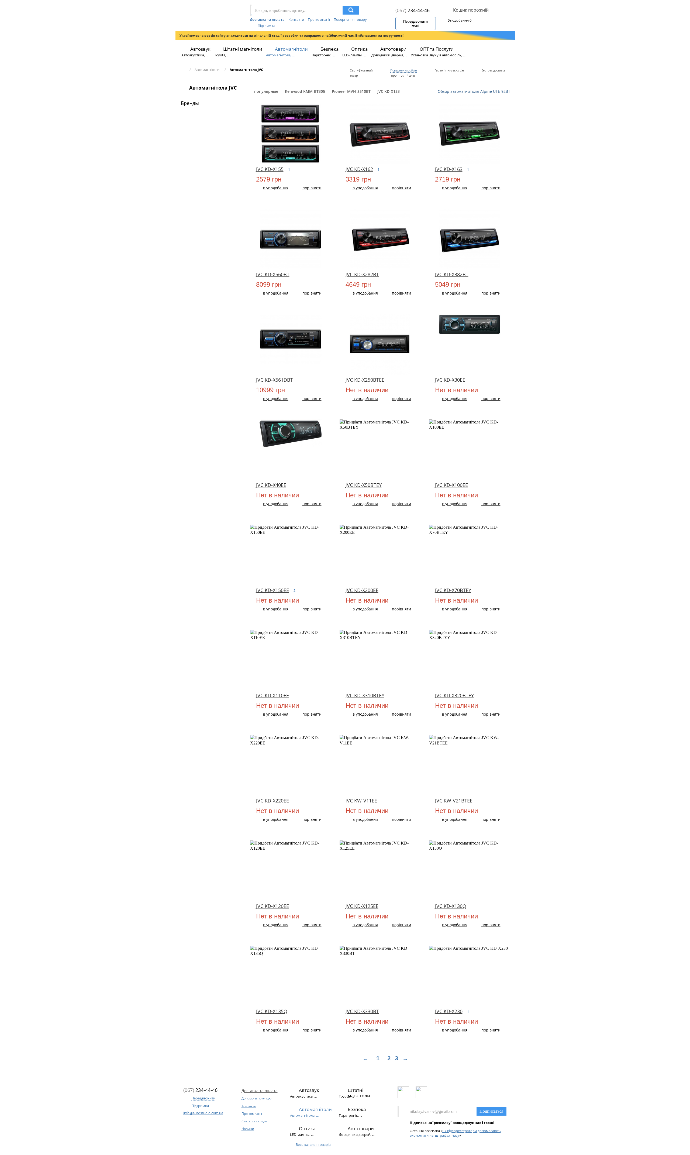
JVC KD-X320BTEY (454, 695)
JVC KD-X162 (359, 169)
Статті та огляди (254, 1121)
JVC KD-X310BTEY (365, 695)
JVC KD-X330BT (362, 1011)
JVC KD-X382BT (451, 274)
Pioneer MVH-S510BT (351, 91)
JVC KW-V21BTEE (453, 800)
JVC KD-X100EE (451, 485)
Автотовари (393, 49)
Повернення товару (350, 19)
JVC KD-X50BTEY (364, 485)
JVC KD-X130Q (450, 906)
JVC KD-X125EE (362, 906)
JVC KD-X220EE (272, 800)
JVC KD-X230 (449, 1011)
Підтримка (266, 25)
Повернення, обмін (403, 70)
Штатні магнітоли (242, 49)
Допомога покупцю (256, 1098)
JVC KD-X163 (449, 169)
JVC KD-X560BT (272, 274)
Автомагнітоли (291, 49)
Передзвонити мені (415, 23)
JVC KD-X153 (388, 91)
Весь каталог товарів (313, 1144)
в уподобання (275, 187)
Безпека (329, 49)
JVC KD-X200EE (362, 590)
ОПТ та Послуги (437, 49)
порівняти (312, 187)
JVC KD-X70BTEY (453, 590)
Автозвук (200, 49)
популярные (266, 91)
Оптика (359, 49)
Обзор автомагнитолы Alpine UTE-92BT (474, 91)
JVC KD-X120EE (272, 906)
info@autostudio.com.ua (203, 1112)
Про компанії (319, 19)
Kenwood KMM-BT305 (305, 91)
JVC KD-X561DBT (274, 380)
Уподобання (458, 20)
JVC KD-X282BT (362, 274)
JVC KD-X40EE (271, 485)
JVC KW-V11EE (361, 800)
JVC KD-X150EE (272, 590)
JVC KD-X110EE (272, 695)
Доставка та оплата (267, 19)
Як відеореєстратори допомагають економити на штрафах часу (455, 1133)
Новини (248, 1128)
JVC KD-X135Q (271, 1011)
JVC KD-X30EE (450, 380)
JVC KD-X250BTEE (365, 380)
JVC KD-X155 (270, 169)
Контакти (296, 19)
